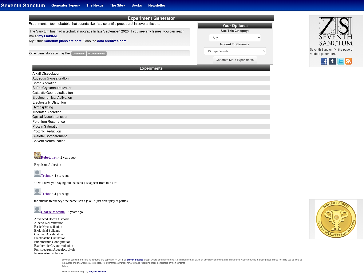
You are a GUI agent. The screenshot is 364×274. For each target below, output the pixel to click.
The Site (116, 5)
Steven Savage (135, 259)
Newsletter (156, 5)
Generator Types (64, 5)
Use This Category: (235, 30)
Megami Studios (97, 271)
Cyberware (78, 53)
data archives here (112, 40)
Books (136, 5)
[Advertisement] (336, 135)
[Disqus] (151, 203)
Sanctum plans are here (63, 40)
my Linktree (47, 36)
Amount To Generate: (235, 44)
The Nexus (95, 5)
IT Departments (96, 53)
